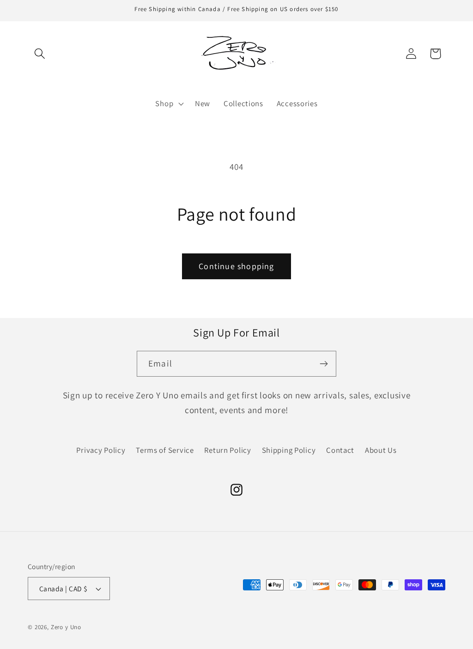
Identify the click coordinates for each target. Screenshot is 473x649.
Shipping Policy (289, 450)
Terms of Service (165, 450)
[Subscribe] (323, 364)
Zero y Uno (66, 627)
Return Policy (227, 450)
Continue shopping (236, 266)
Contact (340, 450)
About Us (381, 450)
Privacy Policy (100, 450)
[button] (40, 54)
